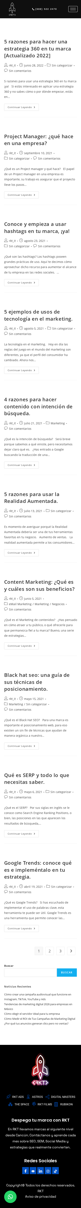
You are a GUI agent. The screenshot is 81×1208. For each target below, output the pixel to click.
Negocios (58, 604)
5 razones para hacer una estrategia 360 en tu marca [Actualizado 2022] (37, 48)
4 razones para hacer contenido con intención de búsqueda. (38, 406)
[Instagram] (48, 1170)
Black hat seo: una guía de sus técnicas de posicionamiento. (37, 681)
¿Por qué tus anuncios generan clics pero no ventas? (36, 1023)
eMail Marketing (20, 604)
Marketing (58, 423)
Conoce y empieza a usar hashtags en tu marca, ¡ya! (37, 227)
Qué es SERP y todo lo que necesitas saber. (36, 779)
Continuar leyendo (23, 106)
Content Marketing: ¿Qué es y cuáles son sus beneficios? (39, 585)
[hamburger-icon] (73, 9)
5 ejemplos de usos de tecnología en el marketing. (38, 315)
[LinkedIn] (40, 1170)
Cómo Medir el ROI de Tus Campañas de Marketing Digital (39, 1019)
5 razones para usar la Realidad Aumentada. (32, 498)
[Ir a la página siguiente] (71, 951)
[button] (10, 1197)
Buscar (9, 966)
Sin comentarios (20, 71)
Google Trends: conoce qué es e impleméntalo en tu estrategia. (38, 869)
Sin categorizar (62, 65)
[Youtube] (33, 1170)
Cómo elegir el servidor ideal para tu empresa (32, 1014)
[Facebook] (25, 1170)
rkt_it (12, 65)
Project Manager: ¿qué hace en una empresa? (39, 140)
